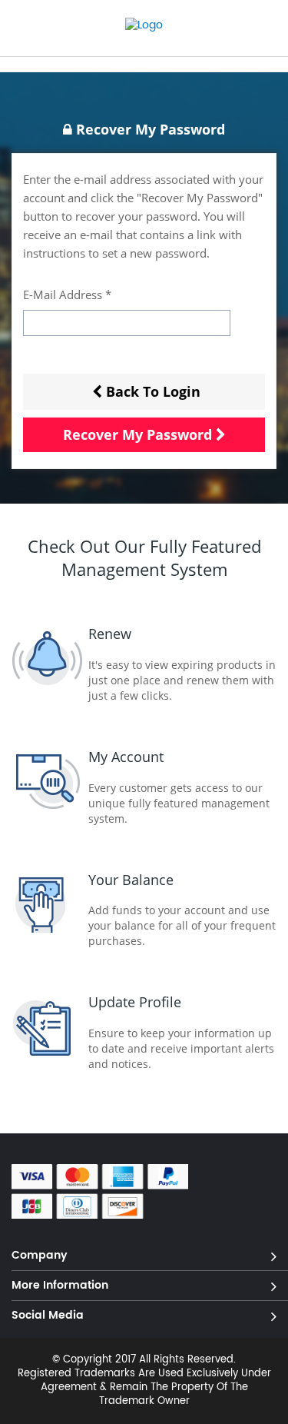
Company (40, 1254)
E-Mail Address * (67, 294)
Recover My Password (137, 434)
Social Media (48, 1314)
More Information (60, 1284)
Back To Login (153, 391)
